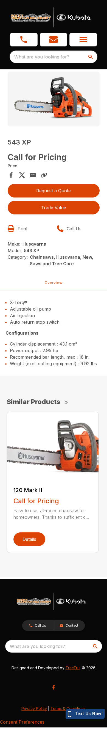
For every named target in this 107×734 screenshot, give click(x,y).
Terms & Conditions (68, 708)
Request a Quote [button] (53, 190)
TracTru (73, 667)
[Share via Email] (33, 175)
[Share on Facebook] (11, 175)
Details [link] (29, 539)
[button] (24, 39)
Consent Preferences (22, 722)
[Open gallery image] (54, 99)
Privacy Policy (34, 708)
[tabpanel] (54, 100)
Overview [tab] (53, 282)
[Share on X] (22, 175)
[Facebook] (53, 687)
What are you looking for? (41, 57)
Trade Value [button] (53, 207)
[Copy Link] (44, 175)
